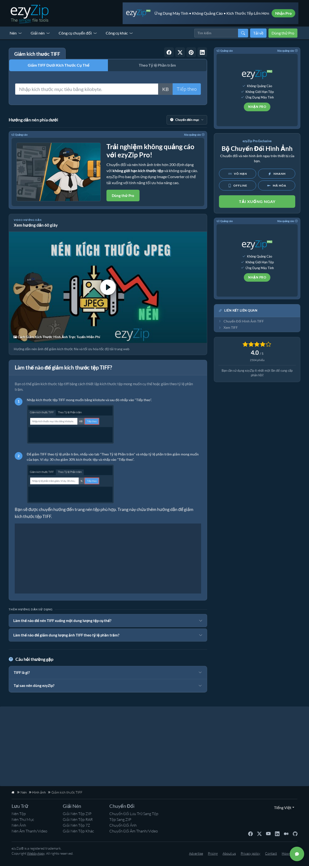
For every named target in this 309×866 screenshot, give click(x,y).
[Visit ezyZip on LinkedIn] (277, 833)
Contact (271, 853)
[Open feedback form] (297, 854)
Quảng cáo (21, 134)
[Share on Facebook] (169, 52)
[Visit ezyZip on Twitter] (259, 833)
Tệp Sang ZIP (120, 819)
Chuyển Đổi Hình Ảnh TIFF (244, 321)
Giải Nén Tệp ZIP (77, 813)
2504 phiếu (257, 360)
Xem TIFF (231, 327)
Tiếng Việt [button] (281, 807)
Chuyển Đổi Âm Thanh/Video (133, 831)
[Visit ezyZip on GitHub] (295, 833)
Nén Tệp (19, 813)
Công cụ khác (117, 33)
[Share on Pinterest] (191, 52)
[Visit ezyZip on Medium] (286, 833)
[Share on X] (180, 52)
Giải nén (38, 33)
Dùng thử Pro (283, 33)
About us (229, 853)
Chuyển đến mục (187, 120)
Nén (13, 33)
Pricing (213, 853)
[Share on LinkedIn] (202, 52)
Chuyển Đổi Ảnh (123, 825)
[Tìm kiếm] (243, 33)
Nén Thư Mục (23, 819)
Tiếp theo (187, 89)
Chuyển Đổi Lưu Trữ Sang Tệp (133, 813)
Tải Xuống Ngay (257, 201)
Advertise (196, 853)
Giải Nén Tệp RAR (78, 819)
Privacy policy (250, 853)
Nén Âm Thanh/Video (29, 831)
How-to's (288, 853)
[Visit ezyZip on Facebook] (250, 833)
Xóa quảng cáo (192, 134)
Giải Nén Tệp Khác (78, 831)
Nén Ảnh (19, 825)
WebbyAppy (36, 853)
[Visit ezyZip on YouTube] (268, 833)
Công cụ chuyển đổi (75, 33)
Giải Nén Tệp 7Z (76, 825)
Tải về (258, 33)
